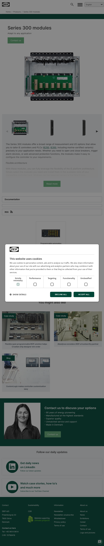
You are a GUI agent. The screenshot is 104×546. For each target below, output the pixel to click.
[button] (18, 294)
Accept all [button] (83, 294)
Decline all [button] (61, 294)
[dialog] (52, 273)
